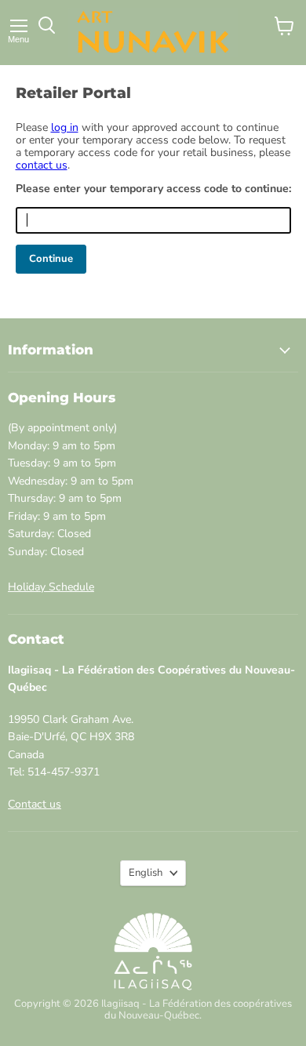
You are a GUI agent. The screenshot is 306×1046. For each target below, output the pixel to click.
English (145, 873)
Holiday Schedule (51, 586)
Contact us (34, 804)
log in (64, 127)
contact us (41, 165)
